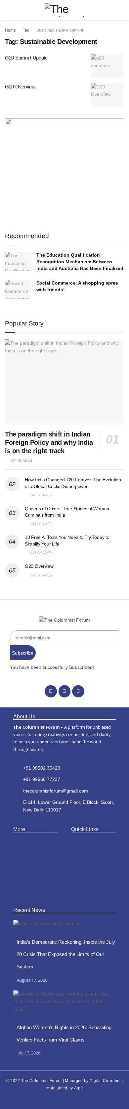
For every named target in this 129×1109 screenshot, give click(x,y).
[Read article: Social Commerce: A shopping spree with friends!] (18, 289)
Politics (21, 871)
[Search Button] (121, 10)
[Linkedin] (78, 691)
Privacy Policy (86, 871)
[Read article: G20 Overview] (107, 95)
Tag (26, 30)
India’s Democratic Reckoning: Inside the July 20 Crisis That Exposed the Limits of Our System (66, 954)
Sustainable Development (59, 30)
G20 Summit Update (26, 58)
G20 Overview (20, 86)
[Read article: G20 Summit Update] (107, 66)
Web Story (82, 850)
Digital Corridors (105, 1080)
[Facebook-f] (51, 691)
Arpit (78, 1088)
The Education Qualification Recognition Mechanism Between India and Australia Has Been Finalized (79, 261)
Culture (21, 881)
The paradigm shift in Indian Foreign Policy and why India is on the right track (49, 442)
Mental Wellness (31, 892)
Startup (21, 861)
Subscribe (23, 653)
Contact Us (83, 861)
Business (23, 850)
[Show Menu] (8, 10)
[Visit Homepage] (65, 10)
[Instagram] (64, 691)
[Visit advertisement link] (64, 168)
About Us (81, 840)
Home (10, 30)
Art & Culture (27, 840)
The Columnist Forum (41, 1080)
